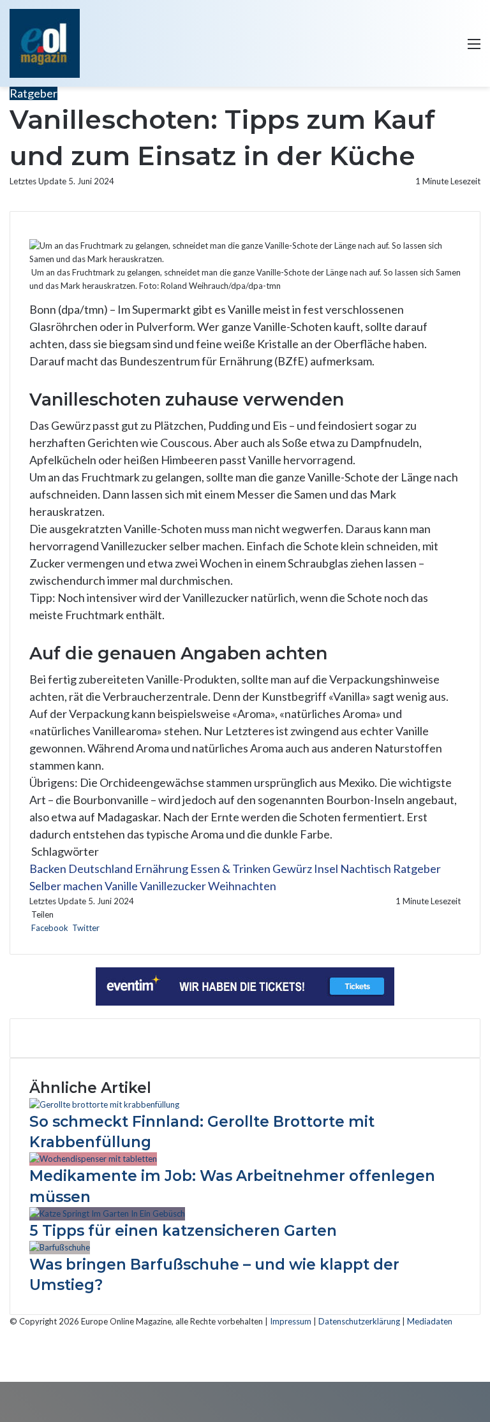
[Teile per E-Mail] (118, 928)
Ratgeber (33, 93)
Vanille (121, 886)
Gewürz (292, 868)
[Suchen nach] (451, 48)
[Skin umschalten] (429, 48)
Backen (47, 868)
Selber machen (66, 886)
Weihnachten (242, 886)
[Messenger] (110, 928)
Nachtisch (365, 868)
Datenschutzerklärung (359, 1321)
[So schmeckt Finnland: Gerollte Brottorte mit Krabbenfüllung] (104, 1104)
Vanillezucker (173, 886)
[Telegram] (116, 928)
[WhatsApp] (114, 928)
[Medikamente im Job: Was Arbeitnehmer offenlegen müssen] (93, 1159)
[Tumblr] (104, 928)
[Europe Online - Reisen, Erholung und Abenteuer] (44, 43)
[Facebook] (1, 1361)
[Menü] (474, 48)
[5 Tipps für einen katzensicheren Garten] (107, 1213)
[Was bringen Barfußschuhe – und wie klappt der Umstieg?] (59, 1247)
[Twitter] (3, 1361)
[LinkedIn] (102, 928)
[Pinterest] (106, 928)
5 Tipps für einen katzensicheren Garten (183, 1231)
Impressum (290, 1321)
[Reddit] (108, 928)
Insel (326, 868)
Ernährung (161, 868)
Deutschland (100, 868)
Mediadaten (429, 1321)
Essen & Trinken (230, 868)
